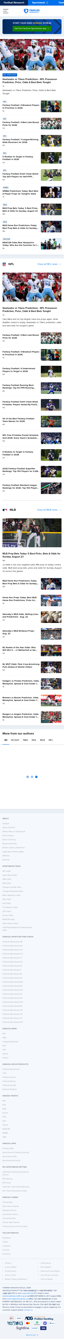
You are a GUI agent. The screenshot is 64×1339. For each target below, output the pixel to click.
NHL (34, 740)
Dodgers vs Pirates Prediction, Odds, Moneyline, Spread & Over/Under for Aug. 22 (20, 683)
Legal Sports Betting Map (13, 852)
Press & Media (47, 1279)
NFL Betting (7, 1179)
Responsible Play (9, 844)
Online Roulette (9, 1218)
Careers (8, 1263)
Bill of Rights (46, 1267)
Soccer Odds (7, 915)
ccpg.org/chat (27, 1293)
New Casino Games (10, 1206)
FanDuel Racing (9, 1081)
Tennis (5, 1125)
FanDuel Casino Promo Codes (14, 1226)
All (5, 740)
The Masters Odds (10, 907)
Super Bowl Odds (9, 875)
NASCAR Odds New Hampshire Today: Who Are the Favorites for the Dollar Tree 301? (20, 245)
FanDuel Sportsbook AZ (12, 946)
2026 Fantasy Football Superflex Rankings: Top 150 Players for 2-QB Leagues (20, 471)
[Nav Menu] (5, 11)
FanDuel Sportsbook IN (12, 974)
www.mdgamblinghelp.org (18, 1299)
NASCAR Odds (8, 919)
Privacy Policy (10, 1271)
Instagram (6, 1246)
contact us (28, 1310)
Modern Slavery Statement (13, 848)
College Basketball (10, 1042)
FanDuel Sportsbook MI (12, 986)
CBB (4, 1137)
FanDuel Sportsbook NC (12, 990)
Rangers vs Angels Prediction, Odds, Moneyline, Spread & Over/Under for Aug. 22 (20, 717)
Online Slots (7, 1202)
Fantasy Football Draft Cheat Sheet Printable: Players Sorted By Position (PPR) (20, 404)
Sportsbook (38, 3)
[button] (32, 28)
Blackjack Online (9, 1210)
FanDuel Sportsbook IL (11, 970)
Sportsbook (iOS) (9, 1157)
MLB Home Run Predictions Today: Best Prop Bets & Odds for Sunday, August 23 (19, 228)
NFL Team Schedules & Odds (14, 1191)
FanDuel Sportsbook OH (12, 1002)
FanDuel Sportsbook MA (12, 982)
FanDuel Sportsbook (11, 1069)
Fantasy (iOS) (7, 1148)
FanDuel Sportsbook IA (12, 966)
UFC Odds (6, 911)
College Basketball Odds (12, 891)
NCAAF (15, 740)
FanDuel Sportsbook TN (12, 1010)
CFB (4, 1117)
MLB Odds (6, 883)
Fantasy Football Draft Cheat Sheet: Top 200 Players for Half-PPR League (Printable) (20, 176)
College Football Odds (11, 887)
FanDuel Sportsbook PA (12, 1006)
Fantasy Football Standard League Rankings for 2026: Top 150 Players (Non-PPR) (20, 488)
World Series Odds (10, 923)
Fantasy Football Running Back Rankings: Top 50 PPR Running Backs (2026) (18, 388)
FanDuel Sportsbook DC (12, 962)
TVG (4, 1073)
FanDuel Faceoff (9, 1085)
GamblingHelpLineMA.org (13, 1296)
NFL (51, 740)
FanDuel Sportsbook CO (12, 954)
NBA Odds (6, 879)
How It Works (8, 836)
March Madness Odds (11, 895)
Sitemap (5, 860)
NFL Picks (6, 1183)
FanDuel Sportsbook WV (12, 1022)
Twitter (5, 1242)
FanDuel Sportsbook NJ (12, 994)
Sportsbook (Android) (11, 1161)
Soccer (5, 1054)
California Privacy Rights (50, 1271)
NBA (25, 740)
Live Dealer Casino (10, 1214)
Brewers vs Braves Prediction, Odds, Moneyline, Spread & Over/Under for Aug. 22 (20, 700)
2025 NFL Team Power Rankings (16, 1187)
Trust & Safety (10, 1267)
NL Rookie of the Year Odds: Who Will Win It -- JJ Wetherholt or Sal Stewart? (19, 650)
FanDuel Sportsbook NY (12, 998)
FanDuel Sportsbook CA (12, 950)
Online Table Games (10, 1222)
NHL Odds (6, 899)
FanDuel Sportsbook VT (12, 1018)
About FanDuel (8, 828)
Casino (5, 1058)
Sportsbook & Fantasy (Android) (15, 1152)
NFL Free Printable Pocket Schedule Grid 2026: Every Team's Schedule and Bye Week (20, 438)
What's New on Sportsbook (13, 832)
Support (5, 824)
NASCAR (6, 1129)
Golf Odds (6, 903)
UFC (4, 1050)
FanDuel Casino (9, 1077)
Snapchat (6, 1254)
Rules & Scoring (9, 840)
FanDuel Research (14, 3)
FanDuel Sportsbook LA (12, 978)
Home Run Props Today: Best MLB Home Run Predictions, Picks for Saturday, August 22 (19, 600)
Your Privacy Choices (49, 1275)
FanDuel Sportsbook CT (12, 958)
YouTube (6, 1250)
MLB (42, 740)
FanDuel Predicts (9, 1089)
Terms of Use (10, 1275)
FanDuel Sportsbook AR (12, 942)
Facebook (6, 1238)
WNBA (5, 1133)
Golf (4, 1121)
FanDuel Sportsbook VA (12, 1014)
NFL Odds (6, 871)
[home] (32, 11)
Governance (46, 1263)
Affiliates (6, 856)
